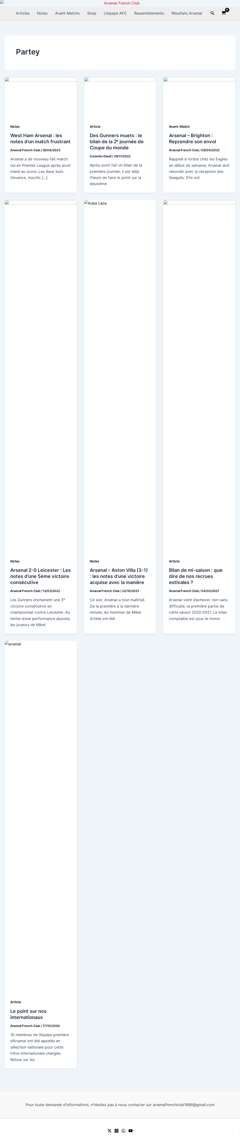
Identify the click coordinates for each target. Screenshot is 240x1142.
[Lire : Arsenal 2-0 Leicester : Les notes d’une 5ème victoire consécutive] (41, 375)
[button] (212, 13)
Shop (91, 13)
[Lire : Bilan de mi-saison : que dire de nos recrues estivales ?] (199, 375)
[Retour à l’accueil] (120, 3)
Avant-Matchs (67, 13)
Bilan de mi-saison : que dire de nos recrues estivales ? (195, 576)
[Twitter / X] (109, 1131)
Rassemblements (149, 13)
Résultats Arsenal (187, 13)
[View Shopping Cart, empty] (223, 13)
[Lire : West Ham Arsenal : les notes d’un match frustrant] (41, 97)
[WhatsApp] (123, 1131)
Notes (42, 13)
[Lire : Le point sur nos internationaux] (41, 816)
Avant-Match (179, 126)
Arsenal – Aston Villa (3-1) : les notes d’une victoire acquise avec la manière (119, 576)
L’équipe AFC (115, 13)
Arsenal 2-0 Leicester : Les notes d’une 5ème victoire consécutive (40, 576)
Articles (23, 13)
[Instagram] (116, 1131)
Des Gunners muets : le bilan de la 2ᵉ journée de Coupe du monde (117, 142)
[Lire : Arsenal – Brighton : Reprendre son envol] (199, 97)
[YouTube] (130, 1131)
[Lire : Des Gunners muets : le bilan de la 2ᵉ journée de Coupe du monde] (120, 97)
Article (95, 126)
